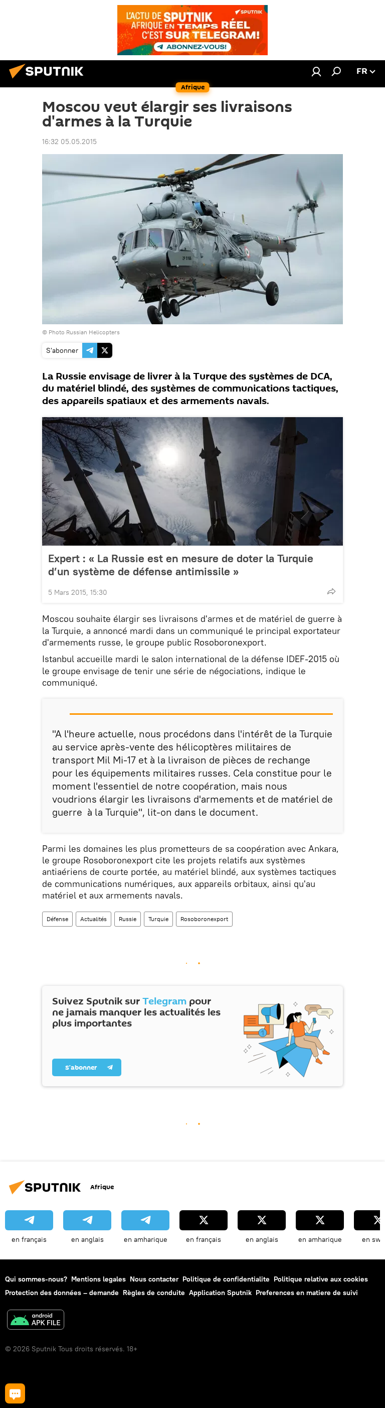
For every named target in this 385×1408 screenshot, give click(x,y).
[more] (331, 591)
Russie (127, 919)
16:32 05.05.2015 (69, 141)
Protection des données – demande (62, 1292)
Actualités (93, 919)
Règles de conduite (154, 1292)
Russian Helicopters (93, 332)
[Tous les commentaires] (15, 1393)
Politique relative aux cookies (321, 1279)
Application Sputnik (220, 1292)
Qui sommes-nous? (36, 1279)
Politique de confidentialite (226, 1279)
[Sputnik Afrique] (49, 79)
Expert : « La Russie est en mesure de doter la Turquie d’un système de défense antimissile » (180, 565)
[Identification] (316, 71)
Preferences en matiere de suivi (307, 1292)
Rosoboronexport (204, 919)
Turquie (158, 919)
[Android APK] (36, 1321)
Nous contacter (154, 1279)
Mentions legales (98, 1279)
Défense (57, 919)
